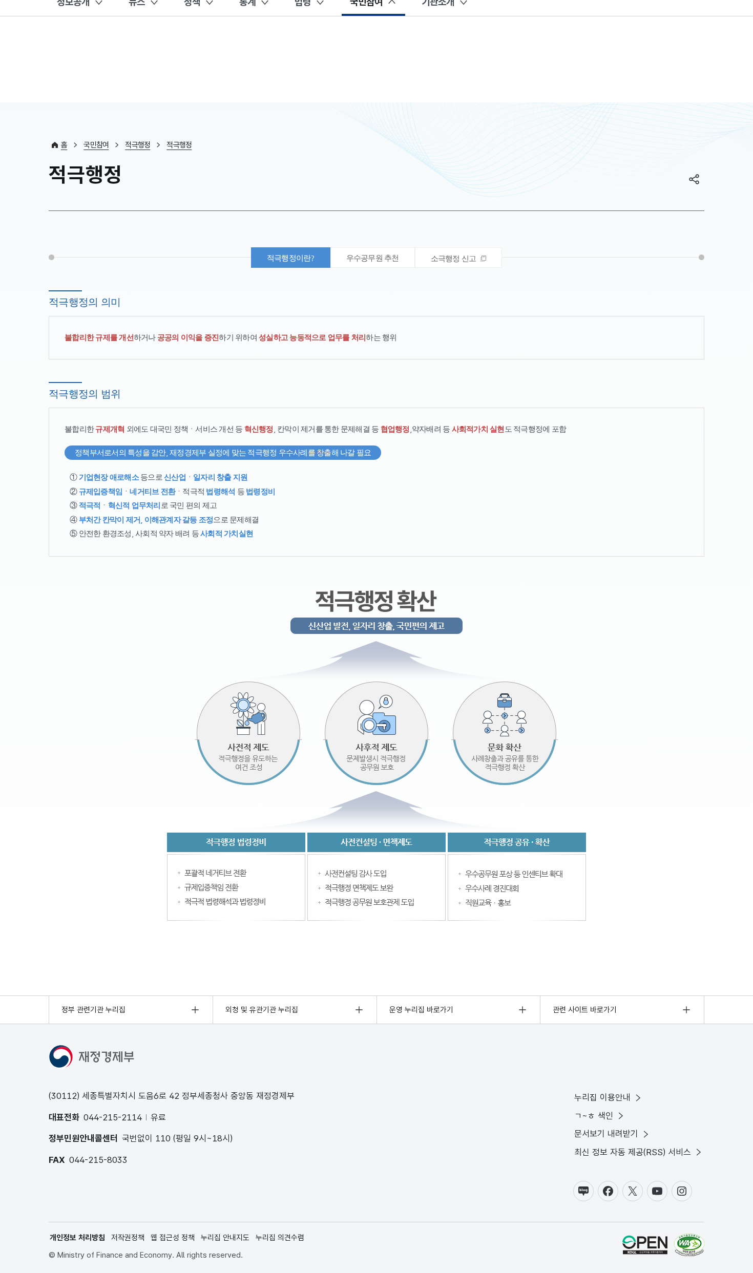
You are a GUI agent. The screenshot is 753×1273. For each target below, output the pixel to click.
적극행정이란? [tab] (291, 257)
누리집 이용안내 (602, 1097)
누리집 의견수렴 (280, 1237)
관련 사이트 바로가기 (585, 1009)
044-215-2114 (112, 1117)
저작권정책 (127, 1237)
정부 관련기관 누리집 (93, 1009)
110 (163, 1138)
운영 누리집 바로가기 (421, 1009)
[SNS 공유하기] (694, 179)
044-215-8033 (98, 1160)
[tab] (459, 257)
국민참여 (96, 145)
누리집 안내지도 (225, 1237)
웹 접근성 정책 (173, 1237)
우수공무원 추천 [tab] (372, 257)
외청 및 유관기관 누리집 (261, 1009)
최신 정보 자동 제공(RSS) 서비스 (632, 1152)
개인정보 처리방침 (77, 1237)
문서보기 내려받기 (606, 1134)
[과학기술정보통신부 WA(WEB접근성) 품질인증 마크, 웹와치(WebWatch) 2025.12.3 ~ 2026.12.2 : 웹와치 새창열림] (689, 1247)
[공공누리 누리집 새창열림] (645, 1246)
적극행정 (137, 145)
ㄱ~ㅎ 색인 (593, 1116)
